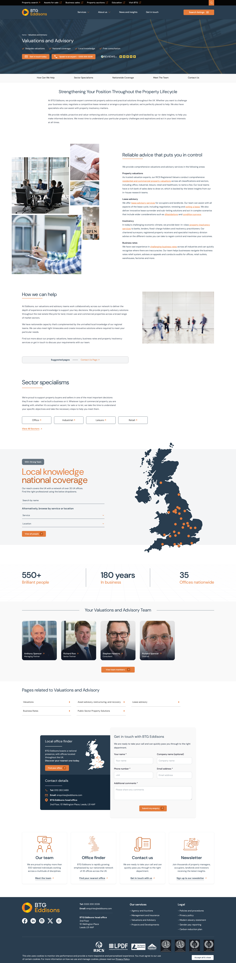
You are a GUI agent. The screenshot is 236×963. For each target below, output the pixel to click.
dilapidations (171, 214)
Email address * (165, 768)
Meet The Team (161, 77)
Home (24, 35)
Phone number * (122, 768)
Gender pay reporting (189, 924)
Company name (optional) (170, 754)
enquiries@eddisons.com (69, 795)
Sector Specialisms (83, 77)
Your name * (120, 754)
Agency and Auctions (141, 910)
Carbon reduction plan (190, 929)
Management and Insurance (144, 915)
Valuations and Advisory (37, 35)
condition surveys (192, 214)
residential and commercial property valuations (146, 181)
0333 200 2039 (92, 904)
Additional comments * (126, 783)
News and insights (128, 12)
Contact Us (193, 77)
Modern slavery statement (192, 920)
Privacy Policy (122, 959)
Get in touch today (38, 56)
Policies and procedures (191, 910)
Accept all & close (202, 957)
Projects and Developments (144, 924)
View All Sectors (30, 428)
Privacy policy (186, 915)
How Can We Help (46, 77)
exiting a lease (192, 206)
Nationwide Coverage (123, 77)
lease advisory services (143, 202)
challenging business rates (163, 246)
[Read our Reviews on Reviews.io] (118, 56)
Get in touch (152, 12)
